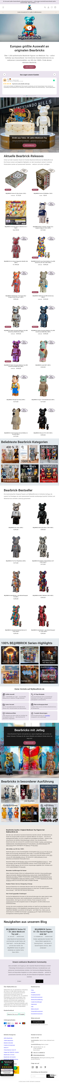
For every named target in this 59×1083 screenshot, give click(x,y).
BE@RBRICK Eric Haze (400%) (16, 527)
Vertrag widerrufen (38, 1022)
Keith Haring (9, 845)
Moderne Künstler (8, 1043)
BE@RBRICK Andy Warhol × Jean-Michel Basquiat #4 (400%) (16, 596)
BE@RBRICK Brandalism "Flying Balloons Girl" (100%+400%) (43, 561)
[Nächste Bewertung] (54, 74)
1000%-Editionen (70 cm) (40, 857)
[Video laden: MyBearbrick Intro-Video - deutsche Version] (29, 28)
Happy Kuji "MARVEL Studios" (11, 1052)
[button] (3, 7)
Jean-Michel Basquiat (41, 843)
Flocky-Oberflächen (43, 875)
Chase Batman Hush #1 (10, 1050)
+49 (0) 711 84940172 (39, 1052)
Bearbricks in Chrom (9, 1054)
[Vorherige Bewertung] (4, 74)
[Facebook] (32, 1067)
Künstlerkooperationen (21, 843)
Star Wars (35, 845)
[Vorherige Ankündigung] (3, 12)
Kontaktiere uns (31, 911)
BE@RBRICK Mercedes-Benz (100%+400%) (43, 527)
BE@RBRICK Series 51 (42, 861)
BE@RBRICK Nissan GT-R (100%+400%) (43, 433)
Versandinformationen (37, 1011)
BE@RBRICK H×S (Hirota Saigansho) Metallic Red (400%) (16, 262)
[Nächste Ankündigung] (56, 12)
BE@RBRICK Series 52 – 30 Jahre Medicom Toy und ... (16, 931)
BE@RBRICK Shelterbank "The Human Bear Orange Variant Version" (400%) (16, 296)
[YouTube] (41, 1067)
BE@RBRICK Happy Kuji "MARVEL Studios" (24, 878)
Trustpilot (47, 715)
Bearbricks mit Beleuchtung (11, 1059)
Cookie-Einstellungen (36, 1002)
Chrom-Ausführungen (45, 873)
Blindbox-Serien (24, 861)
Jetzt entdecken (29, 145)
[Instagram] (36, 1067)
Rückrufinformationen (36, 997)
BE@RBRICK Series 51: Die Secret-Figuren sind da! (43, 931)
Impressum (34, 1004)
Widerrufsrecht (35, 1009)
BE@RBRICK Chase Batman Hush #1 (30, 908)
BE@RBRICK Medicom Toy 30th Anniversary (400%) (43, 296)
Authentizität (9, 901)
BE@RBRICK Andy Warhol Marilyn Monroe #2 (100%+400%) (16, 630)
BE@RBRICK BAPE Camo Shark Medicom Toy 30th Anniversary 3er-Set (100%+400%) (43, 262)
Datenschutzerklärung (37, 999)
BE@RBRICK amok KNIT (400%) (43, 365)
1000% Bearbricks (8, 1040)
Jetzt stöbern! (29, 67)
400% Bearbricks (8, 1038)
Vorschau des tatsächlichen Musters (22, 888)
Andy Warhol (32, 843)
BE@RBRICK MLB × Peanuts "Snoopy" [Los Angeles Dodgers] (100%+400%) (43, 227)
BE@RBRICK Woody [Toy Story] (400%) (16, 399)
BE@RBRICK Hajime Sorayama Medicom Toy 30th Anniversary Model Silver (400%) (16, 331)
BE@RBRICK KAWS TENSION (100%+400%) (43, 595)
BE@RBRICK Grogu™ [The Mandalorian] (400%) (43, 399)
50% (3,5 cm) (40, 851)
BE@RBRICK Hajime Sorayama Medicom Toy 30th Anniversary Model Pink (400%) (16, 366)
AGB (32, 1006)
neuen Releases (14, 867)
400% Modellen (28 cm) (19, 857)
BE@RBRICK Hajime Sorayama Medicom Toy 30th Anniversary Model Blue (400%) (43, 331)
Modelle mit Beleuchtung (23, 875)
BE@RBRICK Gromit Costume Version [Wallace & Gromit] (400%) (16, 433)
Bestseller (23, 867)
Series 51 (6, 1047)
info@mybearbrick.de (39, 1055)
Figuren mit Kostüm (11, 875)
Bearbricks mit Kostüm (10, 1057)
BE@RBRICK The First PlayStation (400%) (16, 560)
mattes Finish (33, 875)
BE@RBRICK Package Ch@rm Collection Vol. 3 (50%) (16, 227)
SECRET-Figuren (15, 865)
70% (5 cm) (49, 851)
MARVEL (28, 845)
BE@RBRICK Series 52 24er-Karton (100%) (16, 193)
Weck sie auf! (29, 743)
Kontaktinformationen (37, 1013)
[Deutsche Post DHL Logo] (16, 1070)
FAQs (32, 990)
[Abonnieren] (39, 981)
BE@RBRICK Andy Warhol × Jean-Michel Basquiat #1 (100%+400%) (43, 630)
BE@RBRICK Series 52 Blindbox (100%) (43, 193)
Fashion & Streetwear (9, 1045)
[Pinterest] (45, 1067)
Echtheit (33, 992)
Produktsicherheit (35, 994)
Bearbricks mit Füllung (12, 877)
